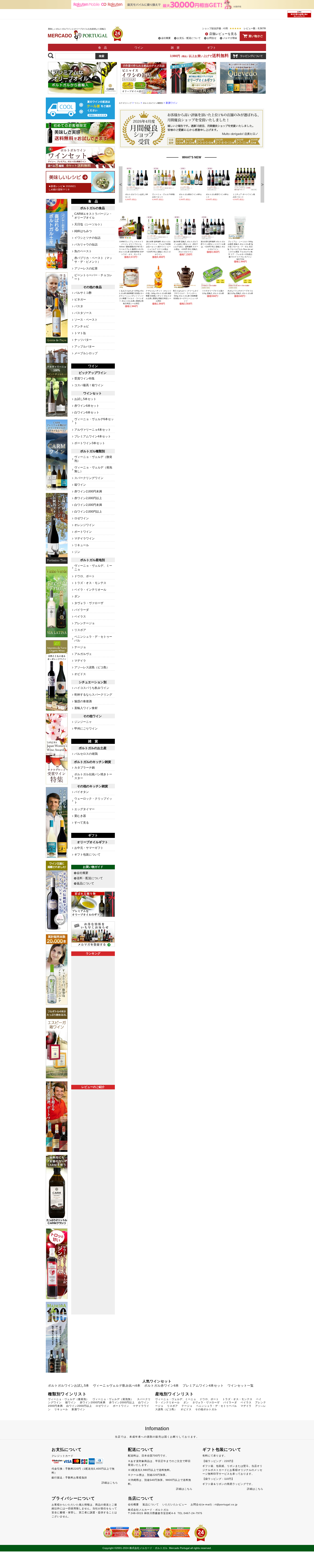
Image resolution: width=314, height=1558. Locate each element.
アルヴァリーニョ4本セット (92, 429)
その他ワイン (92, 716)
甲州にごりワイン (86, 728)
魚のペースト (83, 251)
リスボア (80, 629)
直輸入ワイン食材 (86, 708)
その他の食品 (92, 287)
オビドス (80, 674)
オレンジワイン (84, 525)
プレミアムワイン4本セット (92, 436)
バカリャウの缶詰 (86, 244)
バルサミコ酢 (83, 292)
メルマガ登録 (230, 38)
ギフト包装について (87, 854)
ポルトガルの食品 (92, 208)
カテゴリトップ (125, 103)
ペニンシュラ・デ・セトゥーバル (216, 1405)
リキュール (81, 545)
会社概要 (166, 38)
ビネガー (80, 299)
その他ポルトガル (206, 1409)
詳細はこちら (110, 1482)
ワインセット (92, 393)
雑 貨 (175, 47)
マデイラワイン (84, 538)
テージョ (80, 647)
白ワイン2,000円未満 (88, 504)
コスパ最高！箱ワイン (88, 385)
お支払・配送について (189, 38)
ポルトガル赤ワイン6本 (161, 1385)
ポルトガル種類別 (92, 451)
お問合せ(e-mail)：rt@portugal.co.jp (214, 1504)
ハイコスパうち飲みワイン (91, 687)
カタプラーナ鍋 (84, 767)
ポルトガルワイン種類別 (153, 103)
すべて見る (81, 822)
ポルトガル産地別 (92, 560)
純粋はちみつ (83, 231)
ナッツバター (83, 339)
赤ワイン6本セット (86, 405)
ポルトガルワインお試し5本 (68, 1385)
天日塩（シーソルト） (88, 224)
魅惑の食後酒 (83, 701)
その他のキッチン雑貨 (92, 786)
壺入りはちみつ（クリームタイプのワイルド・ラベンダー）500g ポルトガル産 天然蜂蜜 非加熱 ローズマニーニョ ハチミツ (185, 296)
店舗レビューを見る (223, 34)
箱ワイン (80, 484)
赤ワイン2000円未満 (92, 1402)
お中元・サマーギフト (88, 847)
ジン (77, 551)
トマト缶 (80, 333)
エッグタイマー (84, 809)
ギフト (211, 47)
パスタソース (83, 312)
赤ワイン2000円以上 (122, 1402)
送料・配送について (90, 878)
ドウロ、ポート (84, 576)
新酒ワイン (78, 1409)
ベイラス (80, 616)
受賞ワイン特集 (84, 378)
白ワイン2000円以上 (79, 1405)
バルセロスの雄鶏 (86, 753)
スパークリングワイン (88, 478)
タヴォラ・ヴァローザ (88, 603)
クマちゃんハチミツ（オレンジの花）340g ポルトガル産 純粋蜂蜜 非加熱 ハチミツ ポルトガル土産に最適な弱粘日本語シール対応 (158, 296)
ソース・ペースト (86, 319)
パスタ (78, 306)
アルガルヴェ (83, 653)
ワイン (138, 47)
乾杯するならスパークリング (93, 694)
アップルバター (84, 346)
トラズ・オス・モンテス (90, 582)
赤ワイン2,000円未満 (88, 491)
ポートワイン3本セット (89, 443)
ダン (77, 596)
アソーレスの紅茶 (86, 268)
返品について (85, 883)
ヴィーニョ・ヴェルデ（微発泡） (68, 1399)
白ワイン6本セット (86, 412)
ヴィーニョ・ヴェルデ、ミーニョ (175, 1399)
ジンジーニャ (83, 721)
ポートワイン (83, 531)
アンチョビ (81, 326)
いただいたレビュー (174, 1504)
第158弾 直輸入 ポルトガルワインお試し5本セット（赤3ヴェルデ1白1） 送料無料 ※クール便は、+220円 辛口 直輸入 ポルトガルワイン (185, 247)
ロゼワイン (81, 518)
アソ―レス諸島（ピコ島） (91, 667)
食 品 (102, 47)
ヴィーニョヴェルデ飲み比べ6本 (116, 1385)
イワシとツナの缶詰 (87, 237)
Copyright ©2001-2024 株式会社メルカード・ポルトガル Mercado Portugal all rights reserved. (157, 1548)
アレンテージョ (84, 623)
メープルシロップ (86, 353)
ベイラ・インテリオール (90, 589)
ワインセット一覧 (241, 1385)
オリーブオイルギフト (92, 842)
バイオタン (81, 791)
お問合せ (211, 38)
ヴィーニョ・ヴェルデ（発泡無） (112, 1399)
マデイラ (80, 660)
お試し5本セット (85, 399)
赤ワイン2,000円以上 (88, 498)
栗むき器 (80, 815)
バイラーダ (81, 609)
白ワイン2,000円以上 (88, 511)
